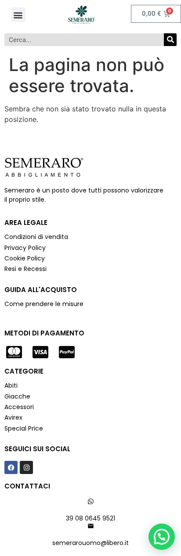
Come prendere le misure (43, 303)
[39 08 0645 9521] (90, 501)
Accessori (19, 407)
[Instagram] (26, 467)
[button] (18, 14)
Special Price (23, 428)
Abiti (11, 385)
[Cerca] (170, 39)
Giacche (17, 396)
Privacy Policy (25, 247)
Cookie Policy (24, 258)
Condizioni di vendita (36, 236)
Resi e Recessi (25, 268)
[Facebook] (11, 467)
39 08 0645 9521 (90, 518)
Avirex (13, 417)
